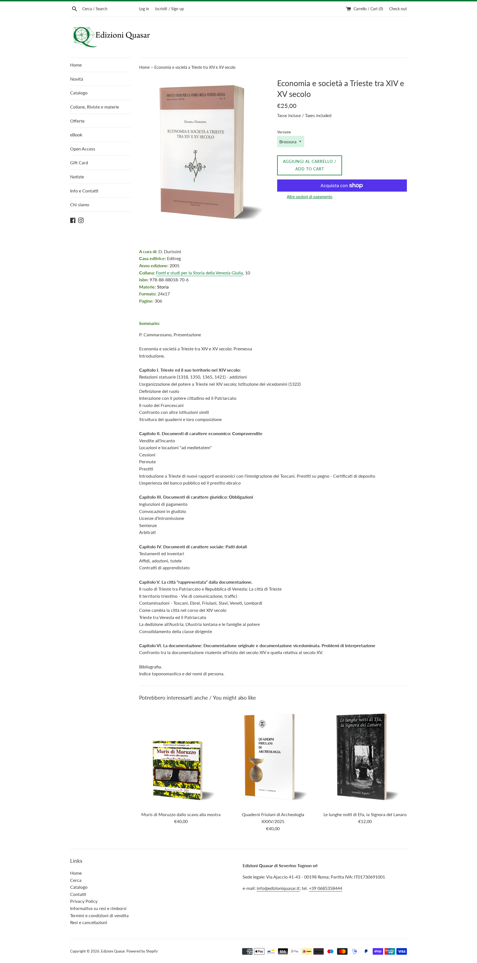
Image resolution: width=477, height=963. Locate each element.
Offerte (77, 120)
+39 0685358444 (325, 888)
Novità (76, 78)
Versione (284, 132)
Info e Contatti (84, 190)
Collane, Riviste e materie (94, 106)
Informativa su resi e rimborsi (98, 908)
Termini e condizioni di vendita (99, 915)
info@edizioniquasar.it (278, 888)
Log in (144, 8)
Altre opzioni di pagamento (309, 196)
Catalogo (79, 92)
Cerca (75, 880)
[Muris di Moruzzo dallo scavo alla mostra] (181, 757)
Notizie (77, 176)
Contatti (78, 894)
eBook (76, 134)
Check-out (398, 8)
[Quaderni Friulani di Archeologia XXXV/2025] (273, 757)
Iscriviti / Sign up (169, 8)
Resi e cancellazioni (88, 922)
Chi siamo (79, 204)
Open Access (82, 148)
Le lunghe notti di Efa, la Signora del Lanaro (365, 814)
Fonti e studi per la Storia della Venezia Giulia (199, 272)
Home (76, 64)
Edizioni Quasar (113, 951)
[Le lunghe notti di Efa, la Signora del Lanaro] (365, 757)
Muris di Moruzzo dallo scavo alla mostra (181, 814)
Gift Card (79, 162)
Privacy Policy (83, 901)
